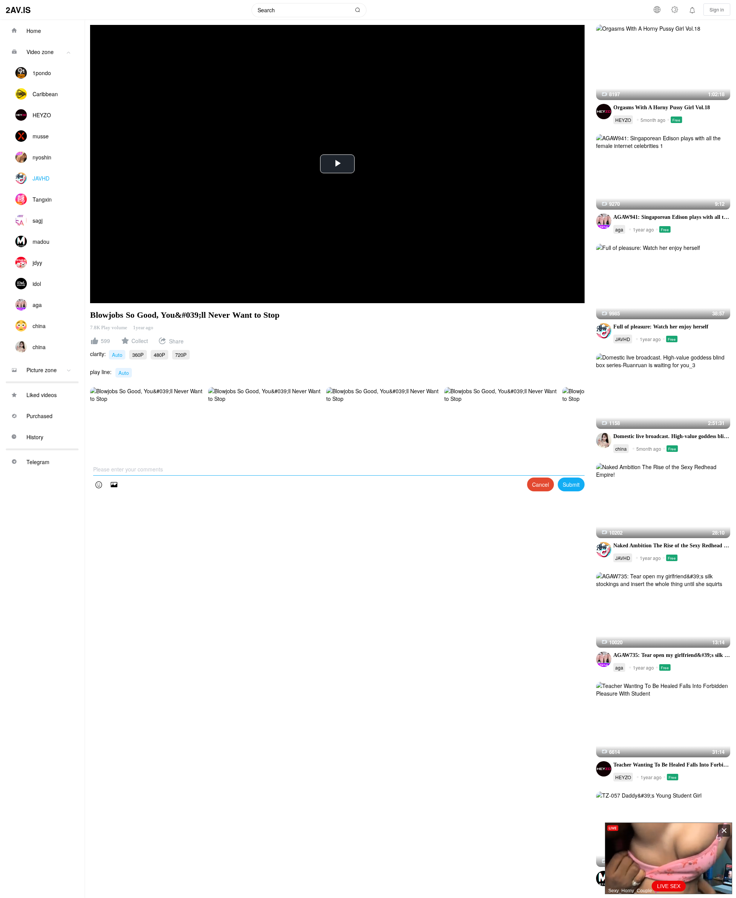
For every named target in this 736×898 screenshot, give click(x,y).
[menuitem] (42, 30)
